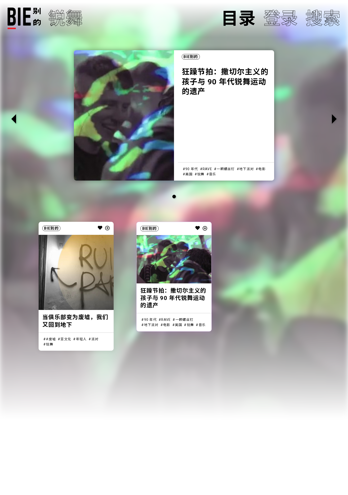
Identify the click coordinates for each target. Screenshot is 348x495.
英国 (189, 174)
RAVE (207, 169)
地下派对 (246, 169)
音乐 (212, 174)
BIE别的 (190, 56)
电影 (262, 169)
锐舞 (201, 174)
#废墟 (51, 339)
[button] (334, 119)
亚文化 (65, 339)
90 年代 (191, 169)
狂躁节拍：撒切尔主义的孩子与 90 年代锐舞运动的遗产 (225, 81)
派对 (95, 339)
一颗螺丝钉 (226, 169)
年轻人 (81, 339)
